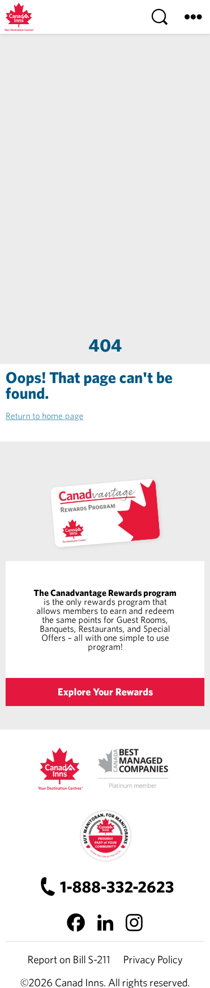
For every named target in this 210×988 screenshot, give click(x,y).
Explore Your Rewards (105, 692)
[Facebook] (76, 922)
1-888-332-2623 (117, 886)
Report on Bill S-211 (68, 959)
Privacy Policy (153, 959)
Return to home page (44, 416)
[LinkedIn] (105, 922)
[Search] (159, 17)
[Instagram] (134, 922)
